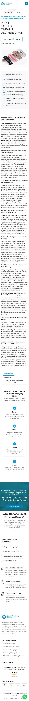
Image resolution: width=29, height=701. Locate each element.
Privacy (11, 698)
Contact (23, 698)
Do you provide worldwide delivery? (12, 556)
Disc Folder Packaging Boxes (11, 650)
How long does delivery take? (10, 551)
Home (2, 10)
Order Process (8, 374)
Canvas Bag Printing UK (10, 653)
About (6, 698)
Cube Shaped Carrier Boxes (11, 647)
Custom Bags (12, 10)
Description (8, 377)
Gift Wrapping (8, 12)
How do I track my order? (9, 560)
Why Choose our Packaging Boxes (14, 381)
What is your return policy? (10, 547)
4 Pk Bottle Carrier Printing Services (13, 656)
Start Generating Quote (12, 39)
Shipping (16, 698)
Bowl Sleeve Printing (9, 643)
